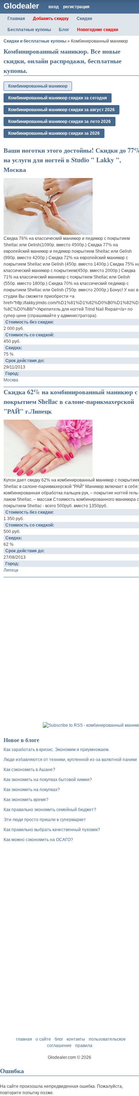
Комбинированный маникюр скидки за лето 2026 (59, 121)
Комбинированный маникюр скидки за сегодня (57, 97)
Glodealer (21, 5)
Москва (11, 379)
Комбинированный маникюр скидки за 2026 (54, 133)
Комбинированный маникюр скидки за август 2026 (61, 109)
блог (59, 1039)
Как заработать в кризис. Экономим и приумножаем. (56, 749)
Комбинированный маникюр (37, 86)
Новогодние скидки (97, 29)
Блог (64, 29)
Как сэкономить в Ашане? (29, 769)
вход (53, 6)
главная (24, 1039)
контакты (76, 1039)
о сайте (43, 1039)
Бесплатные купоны (29, 29)
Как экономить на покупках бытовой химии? (48, 779)
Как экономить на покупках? (32, 789)
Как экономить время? (26, 799)
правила (83, 1045)
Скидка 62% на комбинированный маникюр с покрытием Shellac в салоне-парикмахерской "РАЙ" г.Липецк (71, 401)
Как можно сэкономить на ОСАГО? (38, 839)
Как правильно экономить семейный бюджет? (50, 809)
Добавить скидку (51, 18)
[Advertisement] (69, 650)
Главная (16, 18)
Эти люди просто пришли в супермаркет (45, 819)
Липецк (11, 570)
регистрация (76, 6)
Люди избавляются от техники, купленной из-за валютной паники (70, 759)
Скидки (84, 18)
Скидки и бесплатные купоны (35, 41)
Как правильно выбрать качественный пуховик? (52, 829)
